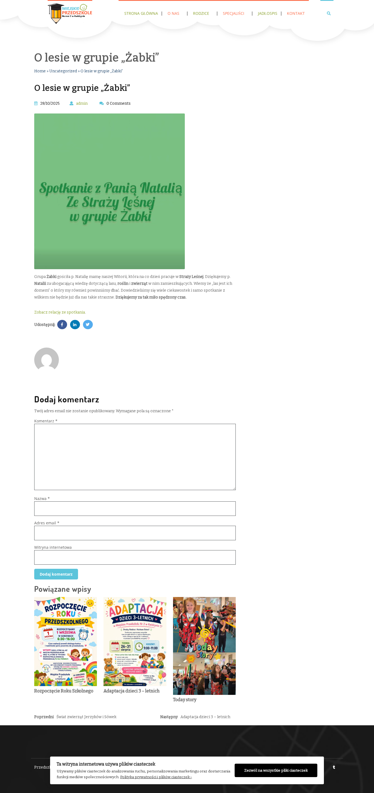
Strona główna (141, 13)
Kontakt (296, 13)
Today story (184, 699)
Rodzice (201, 13)
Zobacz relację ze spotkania (59, 312)
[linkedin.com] (75, 324)
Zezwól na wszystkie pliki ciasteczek (276, 770)
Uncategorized (63, 71)
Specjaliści (233, 13)
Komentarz (45, 420)
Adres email (46, 522)
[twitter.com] (88, 324)
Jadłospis (267, 13)
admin (82, 103)
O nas (173, 13)
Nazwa (42, 498)
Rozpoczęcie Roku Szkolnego (63, 690)
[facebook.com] (62, 324)
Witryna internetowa (53, 547)
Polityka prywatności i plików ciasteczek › (156, 777)
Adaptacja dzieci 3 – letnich (131, 690)
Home (40, 71)
